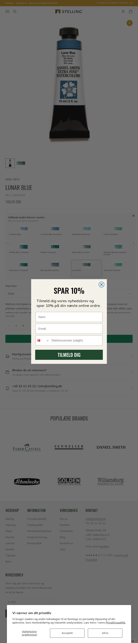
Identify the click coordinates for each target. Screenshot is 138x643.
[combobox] (42, 340)
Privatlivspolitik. (116, 622)
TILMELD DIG (69, 354)
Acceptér (67, 633)
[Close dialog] (101, 284)
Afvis (105, 633)
